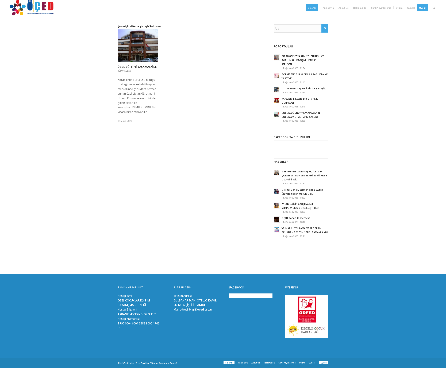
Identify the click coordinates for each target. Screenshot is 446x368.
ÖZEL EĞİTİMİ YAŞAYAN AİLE (137, 66)
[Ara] (433, 8)
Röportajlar (124, 70)
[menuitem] (313, 8)
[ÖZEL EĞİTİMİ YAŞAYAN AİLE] (138, 45)
